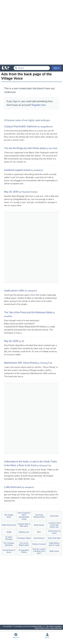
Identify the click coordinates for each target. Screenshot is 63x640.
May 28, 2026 (11, 192)
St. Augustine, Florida (23, 551)
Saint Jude (54, 516)
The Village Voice (8, 516)
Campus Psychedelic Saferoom (20, 126)
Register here (39, 105)
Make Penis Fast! (9, 525)
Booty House (39, 525)
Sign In (56, 68)
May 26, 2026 (11, 341)
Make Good (54, 551)
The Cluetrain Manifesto (8, 544)
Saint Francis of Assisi (54, 532)
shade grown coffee (14, 290)
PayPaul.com (24, 532)
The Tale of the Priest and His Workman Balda (28, 312)
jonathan (8, 316)
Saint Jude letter (54, 538)
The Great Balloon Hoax (39, 516)
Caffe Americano (12, 487)
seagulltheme (46, 126)
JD (23, 341)
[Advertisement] (31, 32)
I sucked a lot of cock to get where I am (54, 525)
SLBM (8, 532)
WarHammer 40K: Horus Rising (20, 363)
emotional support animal (17, 170)
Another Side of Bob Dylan (24, 525)
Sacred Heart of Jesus (9, 551)
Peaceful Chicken (30, 192)
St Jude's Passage (8, 538)
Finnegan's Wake (24, 538)
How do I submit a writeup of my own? (39, 551)
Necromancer (39, 538)
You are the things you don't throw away (24, 148)
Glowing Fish (46, 363)
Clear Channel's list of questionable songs (23, 516)
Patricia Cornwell (39, 544)
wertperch (38, 170)
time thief (53, 148)
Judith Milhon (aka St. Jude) (54, 544)
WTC (39, 532)
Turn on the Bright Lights (24, 544)
